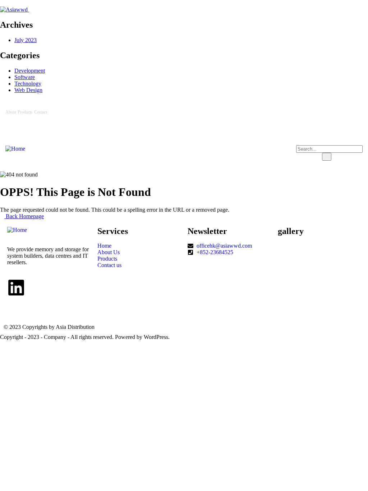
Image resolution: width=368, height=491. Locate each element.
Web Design (28, 90)
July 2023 (25, 40)
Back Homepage (24, 216)
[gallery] (280, 252)
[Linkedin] (354, 112)
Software (24, 77)
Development (29, 71)
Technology (27, 84)
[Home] (15, 149)
